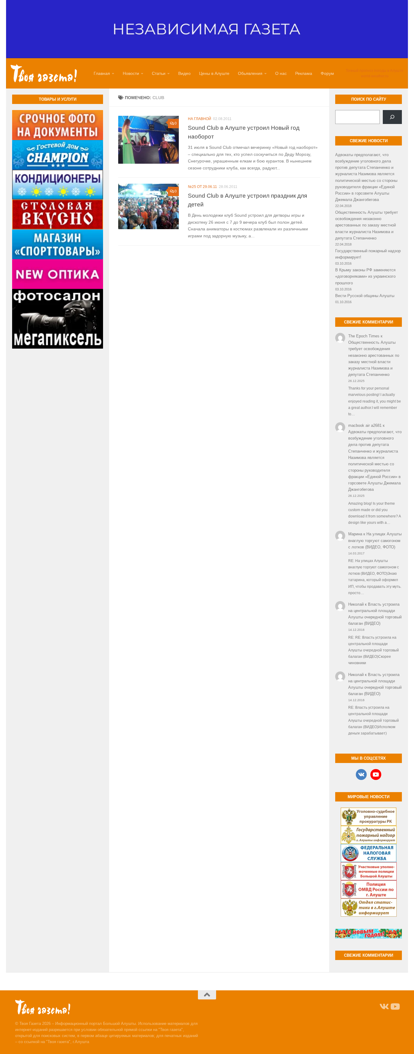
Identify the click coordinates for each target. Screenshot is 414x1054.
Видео (184, 73)
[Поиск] (392, 117)
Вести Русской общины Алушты (364, 295)
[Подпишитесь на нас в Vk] (383, 1006)
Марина (355, 534)
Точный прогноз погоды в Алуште (374, 71)
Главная (102, 73)
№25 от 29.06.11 (202, 187)
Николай (356, 604)
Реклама (303, 73)
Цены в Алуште (214, 73)
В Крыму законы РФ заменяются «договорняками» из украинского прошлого (365, 276)
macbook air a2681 (365, 425)
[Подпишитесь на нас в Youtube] (394, 1006)
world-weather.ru (375, 76)
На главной (199, 119)
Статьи (158, 73)
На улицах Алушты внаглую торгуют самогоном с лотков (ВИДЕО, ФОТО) (375, 540)
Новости (131, 73)
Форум (327, 73)
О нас (281, 73)
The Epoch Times (363, 336)
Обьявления (250, 73)
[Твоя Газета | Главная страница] (44, 73)
